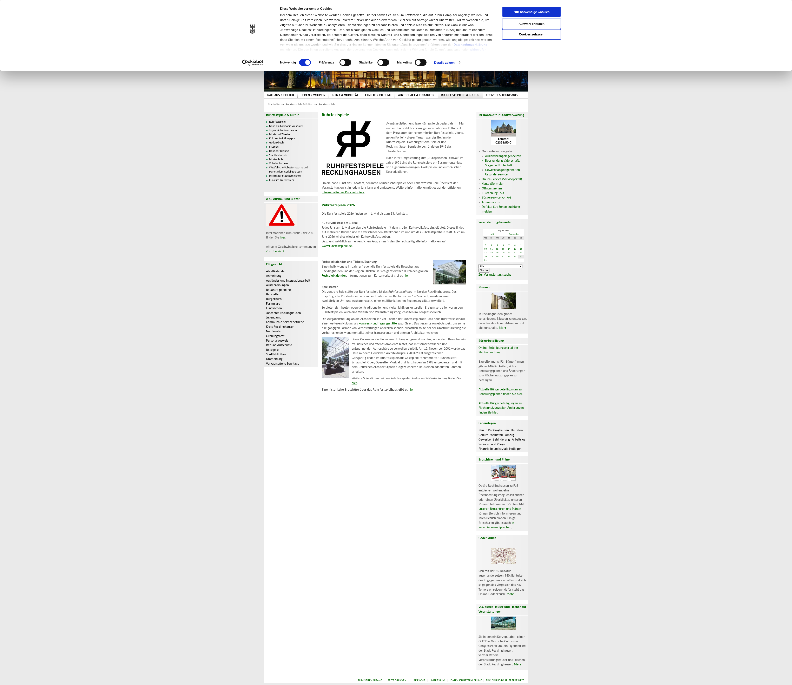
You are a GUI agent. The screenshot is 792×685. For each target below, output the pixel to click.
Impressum (437, 680)
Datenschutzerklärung (471, 44)
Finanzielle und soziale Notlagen (499, 449)
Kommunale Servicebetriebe (285, 322)
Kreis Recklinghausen (280, 327)
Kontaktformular (493, 184)
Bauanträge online (278, 290)
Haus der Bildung (279, 151)
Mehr (502, 328)
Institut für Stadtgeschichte (285, 175)
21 (509, 253)
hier (282, 237)
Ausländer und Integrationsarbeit (288, 280)
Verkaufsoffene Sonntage (282, 363)
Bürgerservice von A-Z (497, 197)
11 (491, 249)
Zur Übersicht (275, 251)
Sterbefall (496, 435)
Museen (273, 146)
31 (485, 260)
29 (515, 256)
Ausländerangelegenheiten (503, 156)
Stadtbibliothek (278, 155)
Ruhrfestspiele (327, 104)
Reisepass (272, 350)
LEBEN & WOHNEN (313, 95)
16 (521, 249)
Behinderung (501, 439)
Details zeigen (444, 62)
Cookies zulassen (531, 34)
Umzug (509, 435)
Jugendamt (273, 317)
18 (491, 253)
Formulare (273, 303)
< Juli (491, 234)
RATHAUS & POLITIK (280, 95)
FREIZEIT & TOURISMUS (502, 95)
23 (521, 253)
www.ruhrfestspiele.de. (337, 246)
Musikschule (276, 159)
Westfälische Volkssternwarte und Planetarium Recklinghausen (288, 169)
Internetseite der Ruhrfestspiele (343, 192)
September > (515, 234)
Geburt (483, 435)
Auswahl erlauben (531, 24)
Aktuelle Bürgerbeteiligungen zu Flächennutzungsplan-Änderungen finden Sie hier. (501, 408)
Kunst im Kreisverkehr (281, 180)
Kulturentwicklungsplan (282, 138)
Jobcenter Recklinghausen (283, 313)
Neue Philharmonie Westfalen (286, 126)
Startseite (273, 104)
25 (491, 256)
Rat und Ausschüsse (279, 345)
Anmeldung (273, 276)
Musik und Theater (280, 134)
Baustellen (273, 294)
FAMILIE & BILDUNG (378, 95)
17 (485, 253)
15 (515, 249)
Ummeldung (274, 359)
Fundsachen (274, 308)
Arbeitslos (518, 439)
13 (503, 249)
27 (503, 256)
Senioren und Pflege (491, 444)
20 (503, 253)
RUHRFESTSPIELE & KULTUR (460, 95)
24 (485, 256)
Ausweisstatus (491, 202)
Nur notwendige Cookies (531, 12)
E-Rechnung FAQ (493, 193)
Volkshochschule (278, 163)
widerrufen (478, 49)
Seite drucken (397, 680)
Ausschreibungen (277, 285)
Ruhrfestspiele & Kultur (299, 104)
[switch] (345, 62)
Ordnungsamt (275, 336)
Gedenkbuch (276, 142)
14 (509, 249)
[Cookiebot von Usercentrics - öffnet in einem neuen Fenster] (253, 63)
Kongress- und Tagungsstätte (378, 323)
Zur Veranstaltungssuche (494, 274)
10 (485, 249)
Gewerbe (484, 439)
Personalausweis (277, 340)
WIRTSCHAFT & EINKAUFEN (416, 95)
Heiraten (517, 430)
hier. (411, 389)
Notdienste (273, 331)
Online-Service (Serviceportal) (502, 179)
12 (497, 249)
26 (497, 256)
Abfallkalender (276, 271)
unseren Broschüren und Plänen (499, 509)
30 (521, 256)
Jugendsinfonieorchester (283, 130)
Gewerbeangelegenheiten (502, 170)
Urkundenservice (496, 174)
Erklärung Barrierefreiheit (505, 680)
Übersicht (418, 680)
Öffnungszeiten (492, 188)
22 (515, 253)
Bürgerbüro (274, 299)
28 (509, 256)
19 (497, 253)
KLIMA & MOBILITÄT (345, 95)
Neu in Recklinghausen (493, 430)
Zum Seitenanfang (370, 680)
